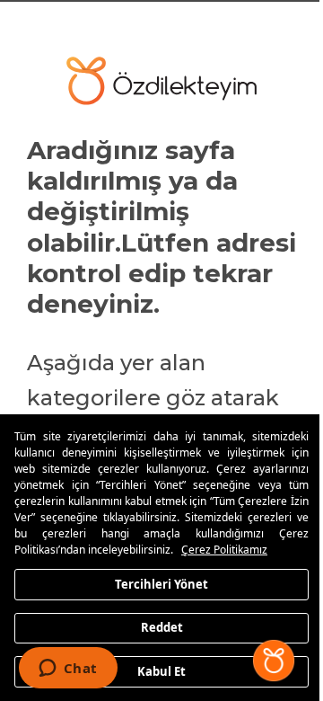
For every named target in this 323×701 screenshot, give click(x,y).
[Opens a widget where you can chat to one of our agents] (68, 669)
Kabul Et (161, 670)
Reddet (162, 627)
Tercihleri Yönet (161, 583)
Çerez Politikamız (224, 549)
